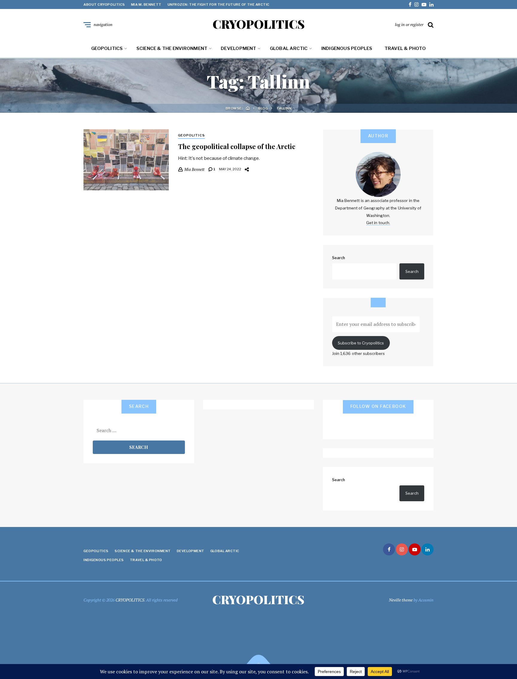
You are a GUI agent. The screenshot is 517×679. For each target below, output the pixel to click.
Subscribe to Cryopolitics (361, 343)
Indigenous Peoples (346, 48)
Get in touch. (378, 222)
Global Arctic (289, 48)
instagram (416, 4)
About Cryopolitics (104, 4)
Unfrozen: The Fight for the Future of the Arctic (219, 4)
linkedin (431, 4)
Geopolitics (107, 48)
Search (338, 257)
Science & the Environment (172, 48)
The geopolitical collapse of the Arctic (236, 146)
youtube (424, 4)
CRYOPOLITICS (259, 24)
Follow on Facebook (378, 406)
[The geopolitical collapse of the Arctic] (126, 159)
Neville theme (401, 600)
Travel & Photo (405, 48)
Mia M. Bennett (146, 4)
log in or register (409, 24)
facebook (410, 4)
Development (238, 48)
